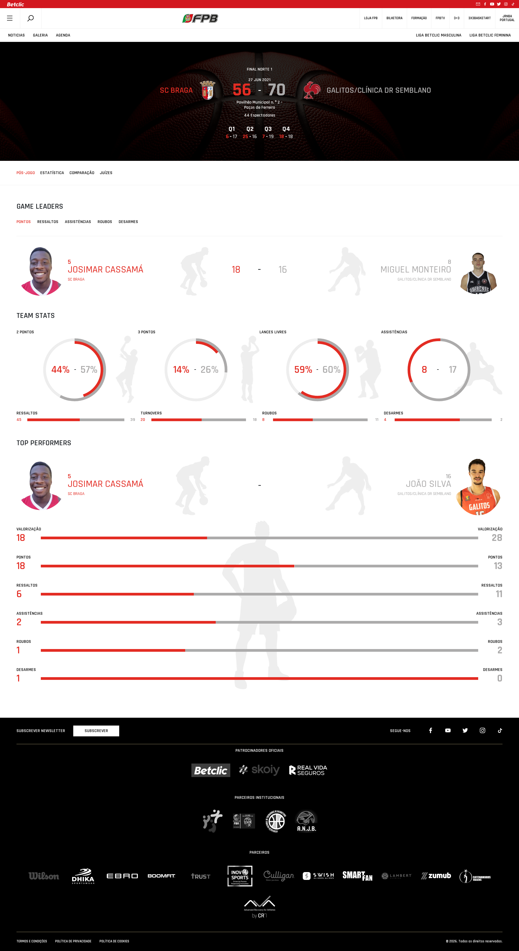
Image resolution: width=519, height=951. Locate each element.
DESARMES (128, 222)
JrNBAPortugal (507, 18)
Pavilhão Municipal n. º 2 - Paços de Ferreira (259, 105)
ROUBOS (105, 222)
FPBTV (440, 18)
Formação (419, 18)
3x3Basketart (479, 18)
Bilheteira (394, 18)
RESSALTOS (47, 222)
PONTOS (23, 222)
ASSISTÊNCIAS (78, 222)
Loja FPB (371, 18)
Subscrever (96, 731)
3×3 (457, 18)
